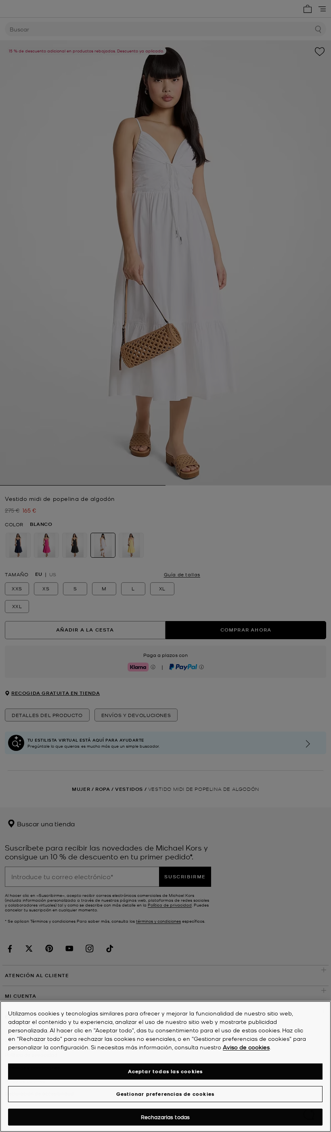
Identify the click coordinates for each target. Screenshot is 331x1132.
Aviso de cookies (246, 1047)
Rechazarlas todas (165, 1116)
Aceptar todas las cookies (165, 1071)
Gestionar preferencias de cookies (165, 1093)
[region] (165, 1066)
